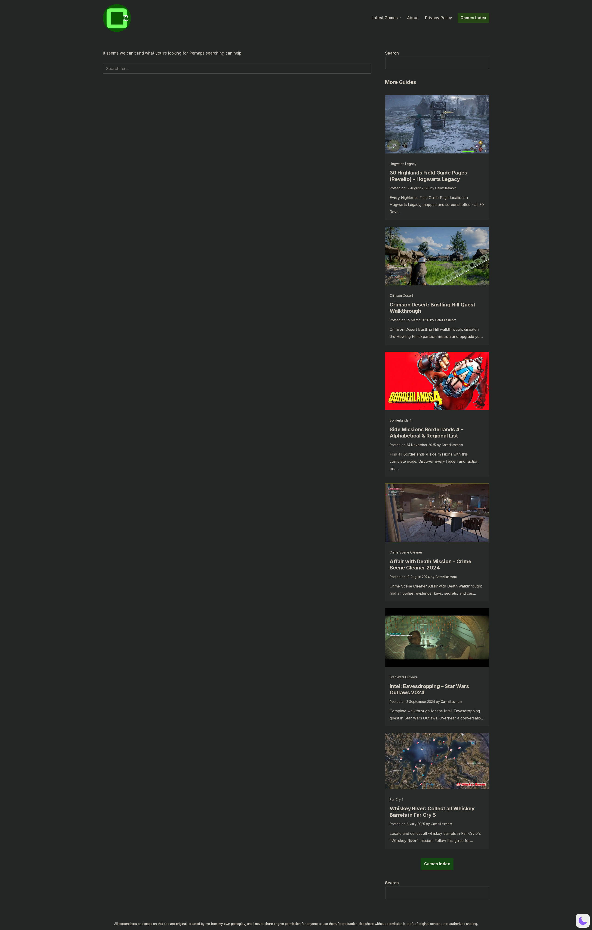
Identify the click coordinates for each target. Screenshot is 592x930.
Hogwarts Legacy (403, 164)
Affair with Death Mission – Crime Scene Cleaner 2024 (430, 564)
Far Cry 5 (397, 800)
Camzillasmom (445, 188)
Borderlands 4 (400, 420)
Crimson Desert (401, 295)
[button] (400, 18)
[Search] (366, 69)
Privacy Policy (438, 17)
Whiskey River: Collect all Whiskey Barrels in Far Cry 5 (432, 811)
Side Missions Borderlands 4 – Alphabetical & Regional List (426, 432)
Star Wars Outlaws (403, 677)
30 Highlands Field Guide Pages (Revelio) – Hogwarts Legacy (428, 176)
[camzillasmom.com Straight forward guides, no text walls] (117, 18)
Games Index (473, 17)
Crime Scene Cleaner (406, 552)
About (413, 17)
